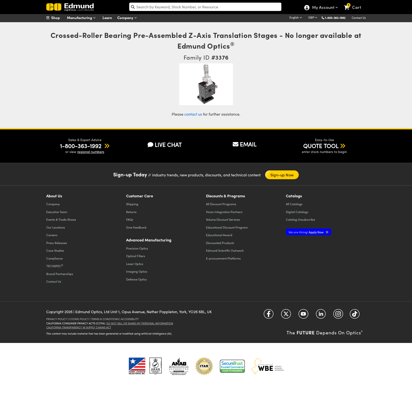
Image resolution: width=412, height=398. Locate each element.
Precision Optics (137, 248)
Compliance (54, 258)
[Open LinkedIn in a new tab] (321, 315)
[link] (354, 3)
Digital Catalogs (297, 212)
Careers (51, 235)
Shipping (132, 204)
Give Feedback (136, 227)
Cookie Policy (79, 319)
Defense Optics (136, 279)
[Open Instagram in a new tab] (338, 315)
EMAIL (248, 144)
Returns (131, 212)
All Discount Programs (221, 204)
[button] (337, 17)
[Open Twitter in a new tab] (286, 315)
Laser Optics (134, 264)
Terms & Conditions (105, 319)
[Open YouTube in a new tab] (303, 315)
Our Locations (55, 227)
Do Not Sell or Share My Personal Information (139, 323)
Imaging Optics (136, 271)
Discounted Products (220, 243)
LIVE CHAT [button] (168, 144)
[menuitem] (58, 17)
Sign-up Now (282, 174)
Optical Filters (135, 256)
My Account (323, 8)
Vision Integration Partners (224, 212)
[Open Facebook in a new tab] (268, 315)
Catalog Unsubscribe (300, 219)
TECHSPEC (54, 266)
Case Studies (55, 250)
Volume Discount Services (223, 219)
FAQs (129, 219)
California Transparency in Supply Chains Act (78, 327)
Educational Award (219, 235)
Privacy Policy (56, 319)
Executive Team (56, 212)
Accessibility (130, 319)
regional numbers (90, 151)
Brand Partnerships (59, 274)
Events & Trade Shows (61, 219)
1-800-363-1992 (335, 18)
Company (125, 17)
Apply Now (306, 232)
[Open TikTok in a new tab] (354, 315)
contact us (193, 114)
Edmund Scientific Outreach (225, 250)
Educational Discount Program (227, 227)
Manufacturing (80, 17)
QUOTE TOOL (321, 145)
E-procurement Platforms (223, 258)
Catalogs (294, 204)
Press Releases (56, 243)
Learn (107, 17)
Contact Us (359, 18)
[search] (205, 7)
